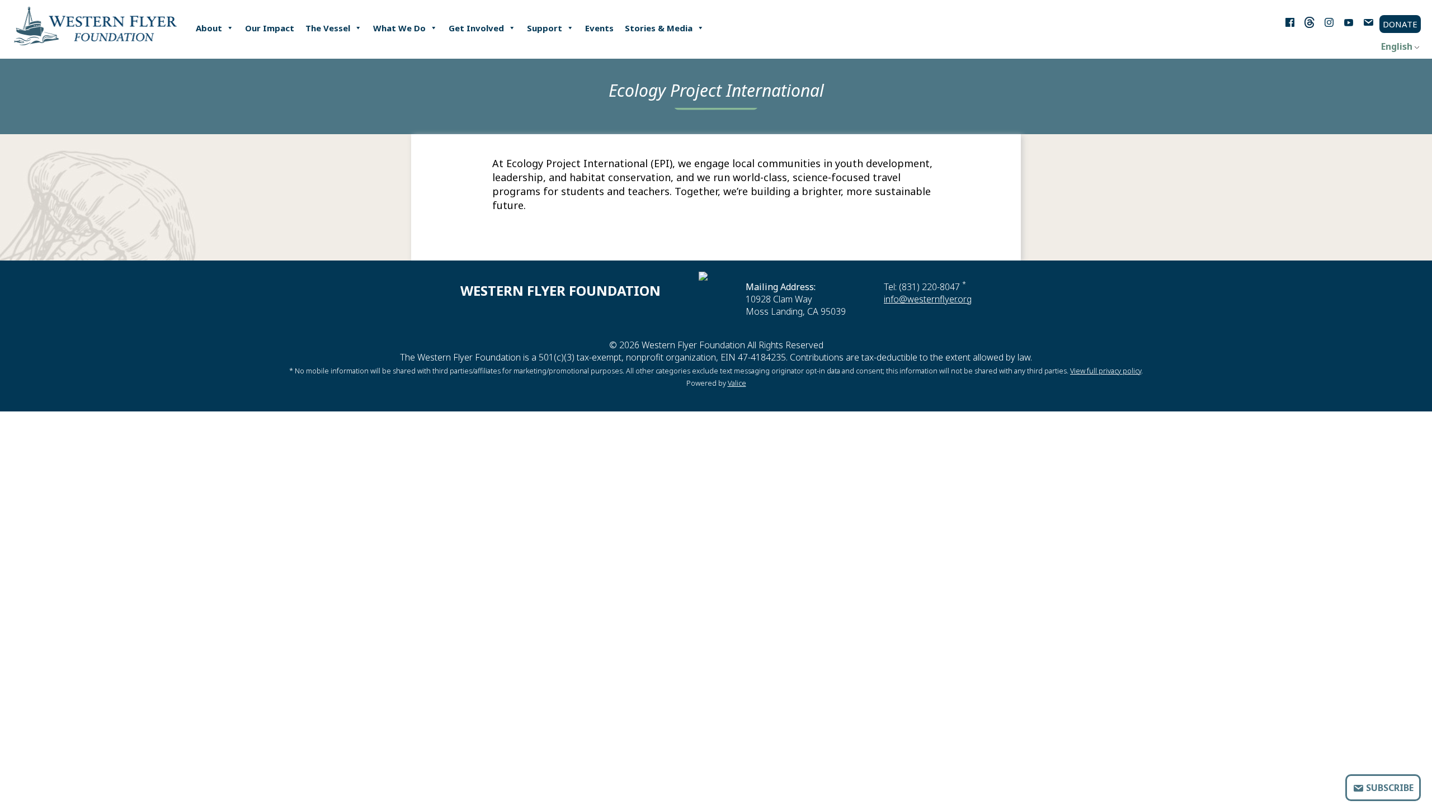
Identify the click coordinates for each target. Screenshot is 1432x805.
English (1396, 46)
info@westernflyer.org (928, 299)
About (209, 28)
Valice (737, 383)
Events (599, 28)
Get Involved (476, 28)
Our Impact (269, 28)
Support (544, 28)
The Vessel (327, 28)
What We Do (399, 28)
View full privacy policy (1105, 371)
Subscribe (1389, 788)
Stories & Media (659, 28)
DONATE (1400, 24)
